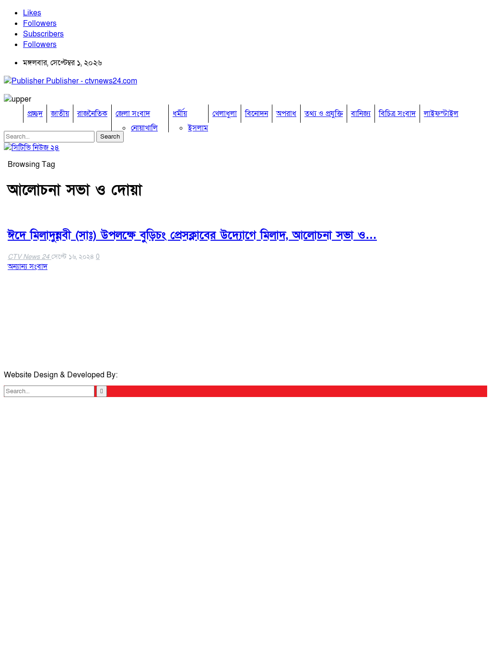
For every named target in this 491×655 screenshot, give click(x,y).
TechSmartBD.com (151, 375)
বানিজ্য (361, 113)
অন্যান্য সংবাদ (27, 266)
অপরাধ (286, 113)
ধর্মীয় (180, 113)
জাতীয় (60, 113)
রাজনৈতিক (92, 113)
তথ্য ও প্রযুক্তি (323, 113)
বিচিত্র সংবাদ (397, 113)
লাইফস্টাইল (441, 113)
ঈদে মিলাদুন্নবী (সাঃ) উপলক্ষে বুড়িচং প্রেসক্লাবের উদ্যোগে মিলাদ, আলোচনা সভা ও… (192, 235)
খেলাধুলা (224, 113)
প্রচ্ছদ (35, 113)
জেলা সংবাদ (133, 113)
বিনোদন (256, 113)
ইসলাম (198, 128)
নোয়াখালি (144, 128)
